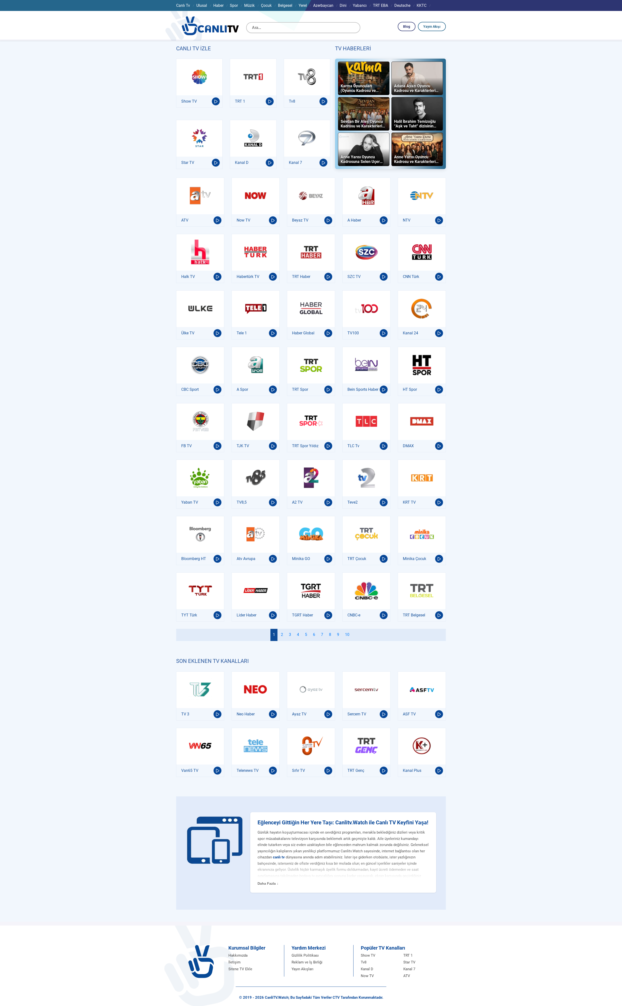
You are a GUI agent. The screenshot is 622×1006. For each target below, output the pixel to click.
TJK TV (243, 446)
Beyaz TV (300, 220)
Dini (343, 5)
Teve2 (352, 502)
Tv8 (292, 101)
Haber (218, 5)
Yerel (303, 5)
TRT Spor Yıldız (305, 446)
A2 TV (297, 502)
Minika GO (301, 558)
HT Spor (410, 389)
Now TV (243, 220)
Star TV (187, 162)
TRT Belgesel (414, 615)
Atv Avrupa (246, 558)
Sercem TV (356, 714)
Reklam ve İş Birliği (307, 962)
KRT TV (409, 502)
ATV (184, 220)
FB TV (186, 446)
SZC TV (354, 276)
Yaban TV (189, 502)
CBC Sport (190, 389)
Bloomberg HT (193, 558)
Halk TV (188, 276)
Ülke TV (187, 333)
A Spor (242, 389)
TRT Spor (300, 389)
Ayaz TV (299, 714)
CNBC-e (353, 615)
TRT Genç (355, 770)
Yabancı (360, 5)
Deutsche (402, 5)
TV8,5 (242, 502)
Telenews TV (248, 770)
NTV (406, 220)
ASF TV (409, 714)
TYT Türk (189, 615)
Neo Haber (246, 714)
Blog (406, 26)
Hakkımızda (238, 955)
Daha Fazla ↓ (268, 883)
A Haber (354, 220)
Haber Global (303, 333)
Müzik (249, 5)
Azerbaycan (323, 5)
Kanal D (242, 162)
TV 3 (185, 714)
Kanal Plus (412, 770)
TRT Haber (301, 276)
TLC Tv (353, 446)
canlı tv (279, 857)
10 (347, 634)
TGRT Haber (302, 615)
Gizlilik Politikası (305, 955)
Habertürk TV (248, 276)
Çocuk (266, 5)
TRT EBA (380, 5)
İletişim (234, 962)
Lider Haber (246, 615)
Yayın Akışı (432, 26)
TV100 (353, 333)
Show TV (189, 101)
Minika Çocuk (414, 558)
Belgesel (285, 5)
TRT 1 (240, 101)
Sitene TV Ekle (240, 969)
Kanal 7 (295, 162)
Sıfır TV (298, 770)
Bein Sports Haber (362, 389)
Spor (234, 5)
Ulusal (201, 5)
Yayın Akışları (302, 969)
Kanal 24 (410, 333)
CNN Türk (411, 276)
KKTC (421, 5)
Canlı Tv (183, 5)
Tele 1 (242, 333)
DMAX (408, 446)
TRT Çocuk (356, 558)
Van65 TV (189, 770)
